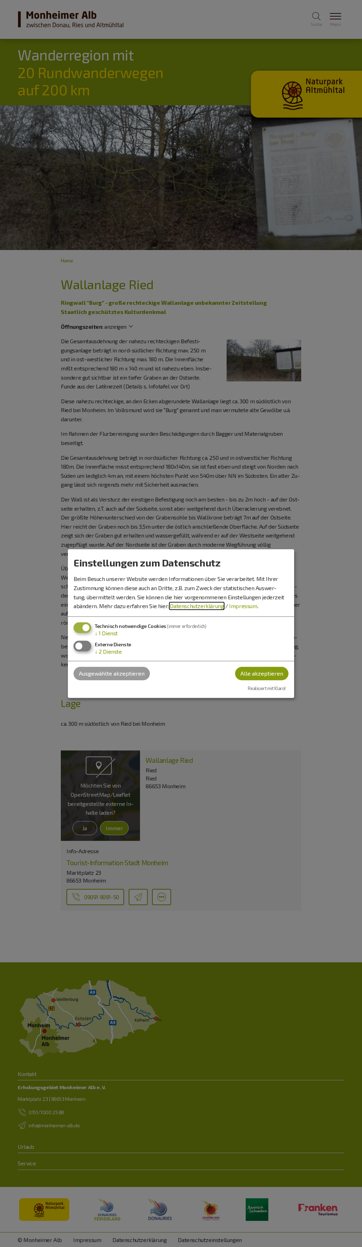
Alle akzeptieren (261, 673)
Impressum (243, 606)
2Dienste (108, 651)
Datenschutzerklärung (197, 606)
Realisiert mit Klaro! (267, 688)
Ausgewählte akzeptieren (112, 673)
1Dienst (106, 633)
